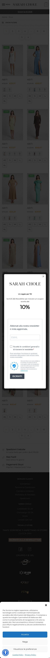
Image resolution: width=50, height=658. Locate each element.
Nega (25, 641)
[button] (46, 605)
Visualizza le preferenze (25, 649)
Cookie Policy (18, 655)
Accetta (25, 634)
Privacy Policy (30, 655)
